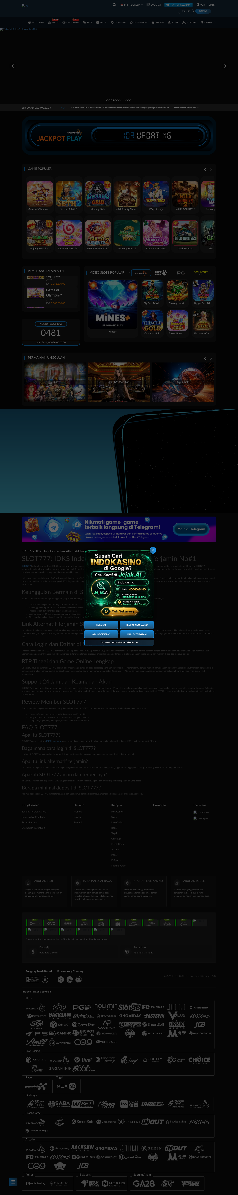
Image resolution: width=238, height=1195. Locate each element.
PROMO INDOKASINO (137, 625)
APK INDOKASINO (101, 634)
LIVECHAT (101, 625)
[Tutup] (153, 550)
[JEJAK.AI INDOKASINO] (119, 584)
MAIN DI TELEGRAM (137, 634)
